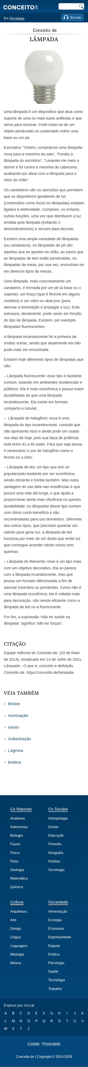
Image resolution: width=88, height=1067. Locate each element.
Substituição (19, 739)
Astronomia (19, 827)
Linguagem (18, 946)
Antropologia (58, 818)
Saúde (53, 971)
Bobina (14, 762)
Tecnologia (17, 18)
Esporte (54, 946)
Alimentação (57, 911)
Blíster (14, 704)
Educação (56, 835)
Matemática (19, 878)
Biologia (16, 835)
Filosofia (54, 844)
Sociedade (58, 902)
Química (16, 887)
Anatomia (17, 818)
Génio (13, 727)
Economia (56, 928)
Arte (13, 920)
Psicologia (56, 963)
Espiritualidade (59, 937)
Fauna (15, 844)
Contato (34, 1043)
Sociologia (56, 870)
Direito (53, 827)
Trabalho (55, 989)
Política (54, 954)
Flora (14, 861)
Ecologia (55, 920)
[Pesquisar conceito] (81, 6)
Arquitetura (18, 911)
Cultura (16, 902)
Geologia (17, 870)
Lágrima (15, 750)
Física (14, 853)
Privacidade (51, 1043)
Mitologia (17, 954)
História (54, 861)
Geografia (55, 853)
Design (15, 928)
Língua (15, 937)
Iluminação (18, 715)
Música (15, 963)
